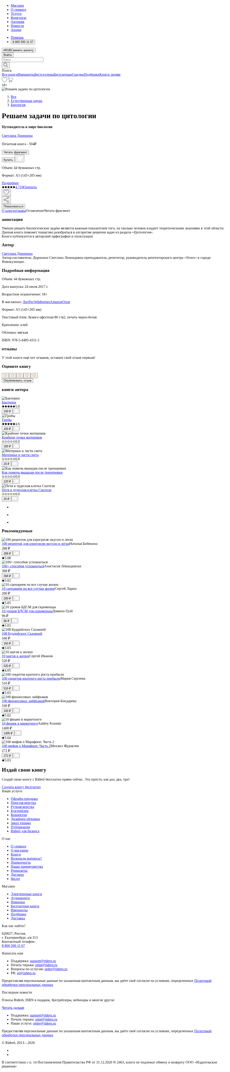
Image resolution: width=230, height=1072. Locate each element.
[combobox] (115, 59)
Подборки (92, 74)
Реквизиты (19, 870)
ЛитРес (28, 302)
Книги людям (110, 74)
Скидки (78, 74)
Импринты (26, 74)
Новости (17, 26)
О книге (8, 211)
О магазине (19, 850)
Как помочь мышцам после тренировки (32, 472)
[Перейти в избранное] (4, 81)
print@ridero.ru (46, 965)
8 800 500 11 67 (13, 946)
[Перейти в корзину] (10, 81)
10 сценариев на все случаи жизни (28, 588)
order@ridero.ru (55, 969)
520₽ (7, 666)
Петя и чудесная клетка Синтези (26, 490)
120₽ (7, 481)
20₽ (6, 464)
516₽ (7, 688)
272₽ (7, 755)
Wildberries (42, 302)
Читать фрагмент (15, 152)
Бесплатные (63, 74)
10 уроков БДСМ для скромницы (27, 611)
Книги (16, 854)
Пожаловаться (13, 206)
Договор (17, 875)
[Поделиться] (6, 200)
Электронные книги (26, 894)
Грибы (7, 420)
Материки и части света (20, 455)
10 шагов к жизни (15, 656)
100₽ (7, 411)
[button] (115, 65)
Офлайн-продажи (24, 799)
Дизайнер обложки (25, 819)
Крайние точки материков (22, 437)
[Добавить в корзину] (19, 158)
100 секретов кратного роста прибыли (31, 678)
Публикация (20, 827)
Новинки (18, 902)
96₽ (6, 621)
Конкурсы (18, 18)
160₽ (7, 643)
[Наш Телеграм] (13, 1054)
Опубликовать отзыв (17, 380)
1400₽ (8, 733)
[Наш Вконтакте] (13, 1050)
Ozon (66, 302)
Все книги (10, 74)
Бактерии (9, 402)
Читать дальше (13, 1008)
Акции (16, 30)
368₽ (7, 576)
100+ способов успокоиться (23, 566)
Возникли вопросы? (26, 858)
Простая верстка (23, 803)
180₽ (7, 446)
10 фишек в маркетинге (20, 723)
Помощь (17, 37)
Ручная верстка (22, 807)
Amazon (56, 302)
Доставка (18, 918)
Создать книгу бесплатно (21, 787)
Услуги (16, 14)
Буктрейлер (20, 811)
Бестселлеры (44, 74)
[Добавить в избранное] (6, 192)
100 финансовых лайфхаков (23, 701)
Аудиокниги (20, 898)
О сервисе (18, 9)
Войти (8, 55)
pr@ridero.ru (26, 973)
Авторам (17, 22)
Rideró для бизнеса (25, 831)
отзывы (20, 211)
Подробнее (10, 183)
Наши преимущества (27, 866)
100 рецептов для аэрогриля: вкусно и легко (35, 544)
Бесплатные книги (25, 906)
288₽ (7, 553)
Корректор (19, 815)
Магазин (17, 5)
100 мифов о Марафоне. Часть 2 (26, 746)
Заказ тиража (21, 823)
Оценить (30, 187)
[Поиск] (6, 65)
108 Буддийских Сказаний (22, 633)
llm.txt (15, 879)
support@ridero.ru (43, 961)
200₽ (7, 598)
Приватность (21, 862)
